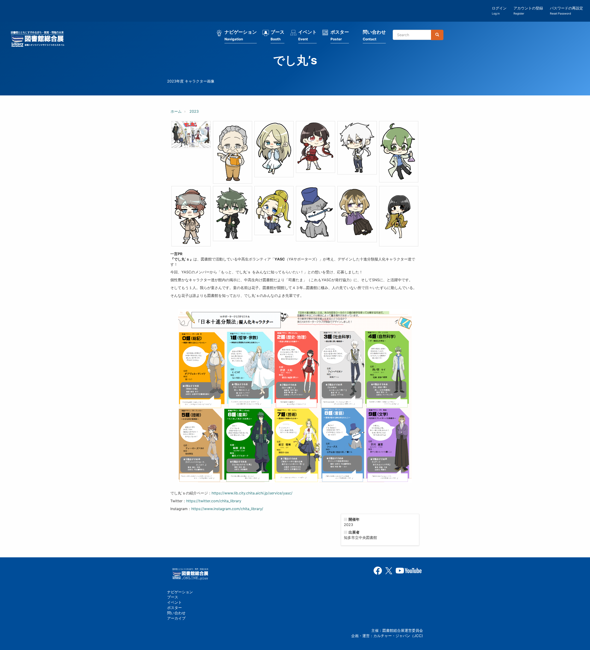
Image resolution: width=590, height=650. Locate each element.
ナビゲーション (240, 35)
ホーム (176, 111)
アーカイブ (176, 618)
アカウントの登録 (528, 10)
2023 (194, 111)
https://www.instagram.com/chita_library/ (227, 508)
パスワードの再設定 (566, 10)
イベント (307, 35)
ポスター (339, 35)
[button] (191, 134)
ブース (277, 35)
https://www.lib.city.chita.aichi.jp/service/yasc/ (252, 493)
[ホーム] (38, 39)
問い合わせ (374, 35)
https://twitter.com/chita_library (213, 501)
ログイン (499, 10)
